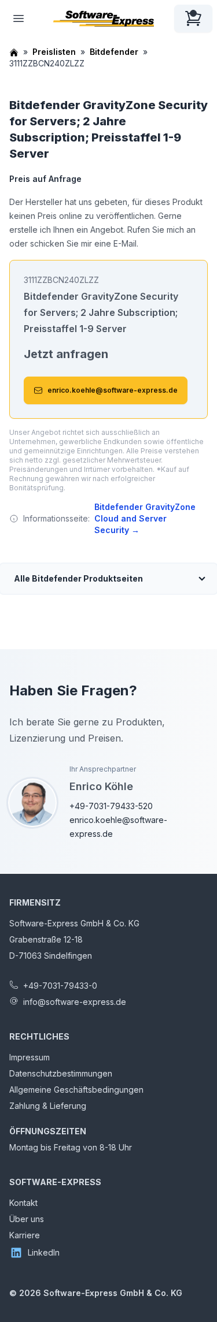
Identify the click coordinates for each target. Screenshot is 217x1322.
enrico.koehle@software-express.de (112, 390)
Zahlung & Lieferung (47, 1106)
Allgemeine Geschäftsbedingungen (76, 1089)
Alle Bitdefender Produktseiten (78, 578)
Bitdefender (114, 52)
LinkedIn (44, 1252)
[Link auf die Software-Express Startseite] (103, 18)
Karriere (24, 1235)
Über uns (26, 1219)
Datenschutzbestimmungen (60, 1073)
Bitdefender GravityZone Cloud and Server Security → (145, 518)
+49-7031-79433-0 (60, 985)
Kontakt (23, 1203)
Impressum (29, 1057)
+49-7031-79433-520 (111, 806)
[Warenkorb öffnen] (193, 18)
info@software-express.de (74, 1002)
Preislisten (54, 52)
